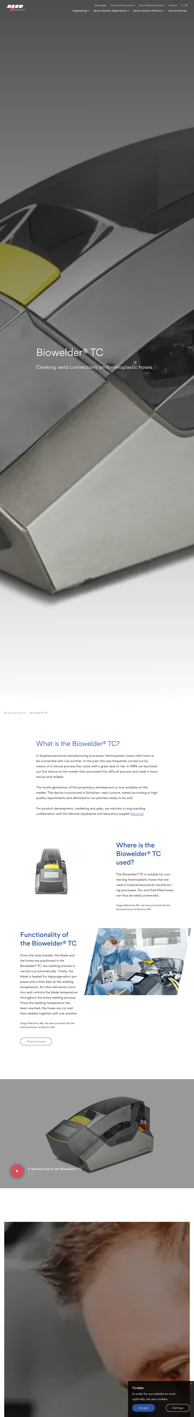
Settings (177, 1407)
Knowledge (101, 5)
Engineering (80, 10)
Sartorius (137, 814)
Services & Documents (123, 5)
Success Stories (178, 10)
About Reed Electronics (152, 5)
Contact (173, 5)
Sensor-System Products (147, 10)
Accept (143, 1407)
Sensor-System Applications (110, 10)
